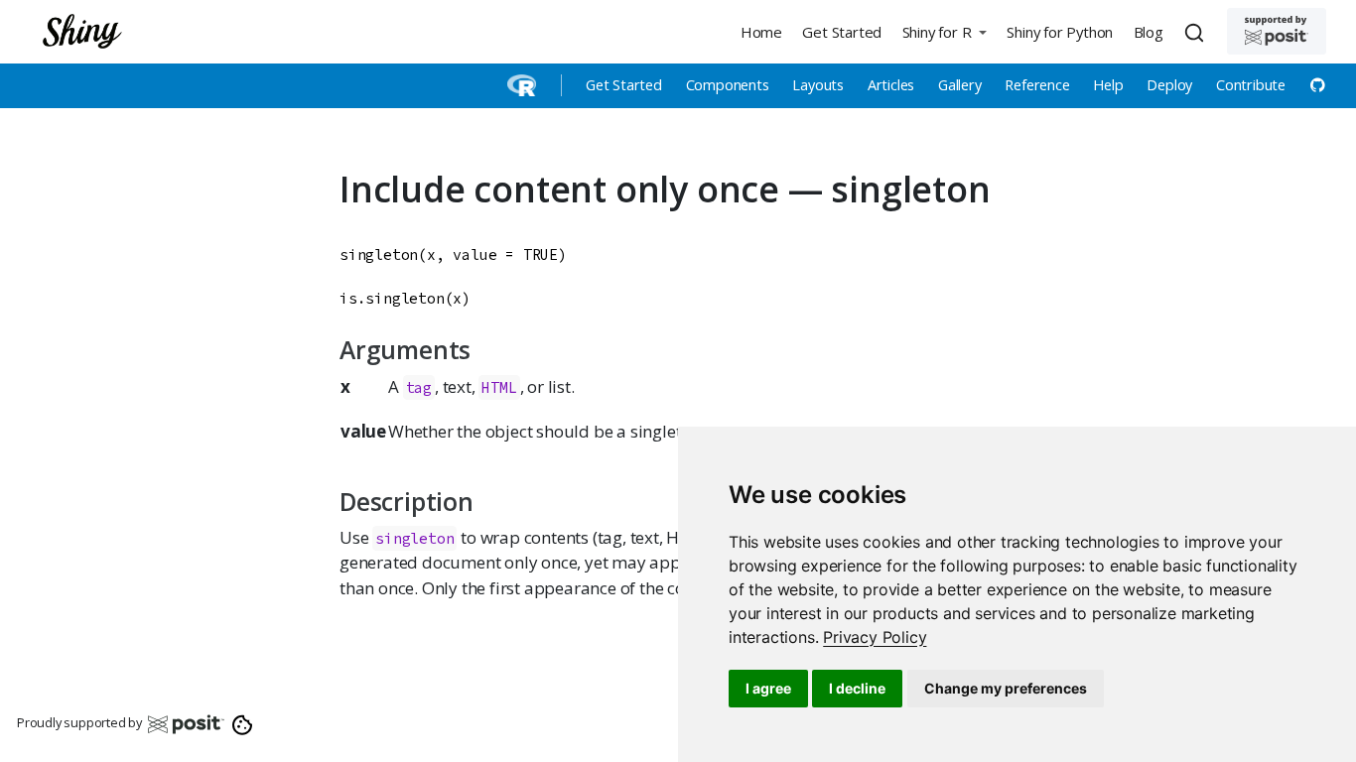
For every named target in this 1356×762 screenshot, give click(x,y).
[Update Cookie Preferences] (242, 723)
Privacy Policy (874, 637)
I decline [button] (857, 688)
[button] (944, 31)
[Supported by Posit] (1276, 31)
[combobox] (1197, 32)
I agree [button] (768, 688)
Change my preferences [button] (1005, 688)
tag (419, 387)
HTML (498, 387)
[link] (874, 637)
